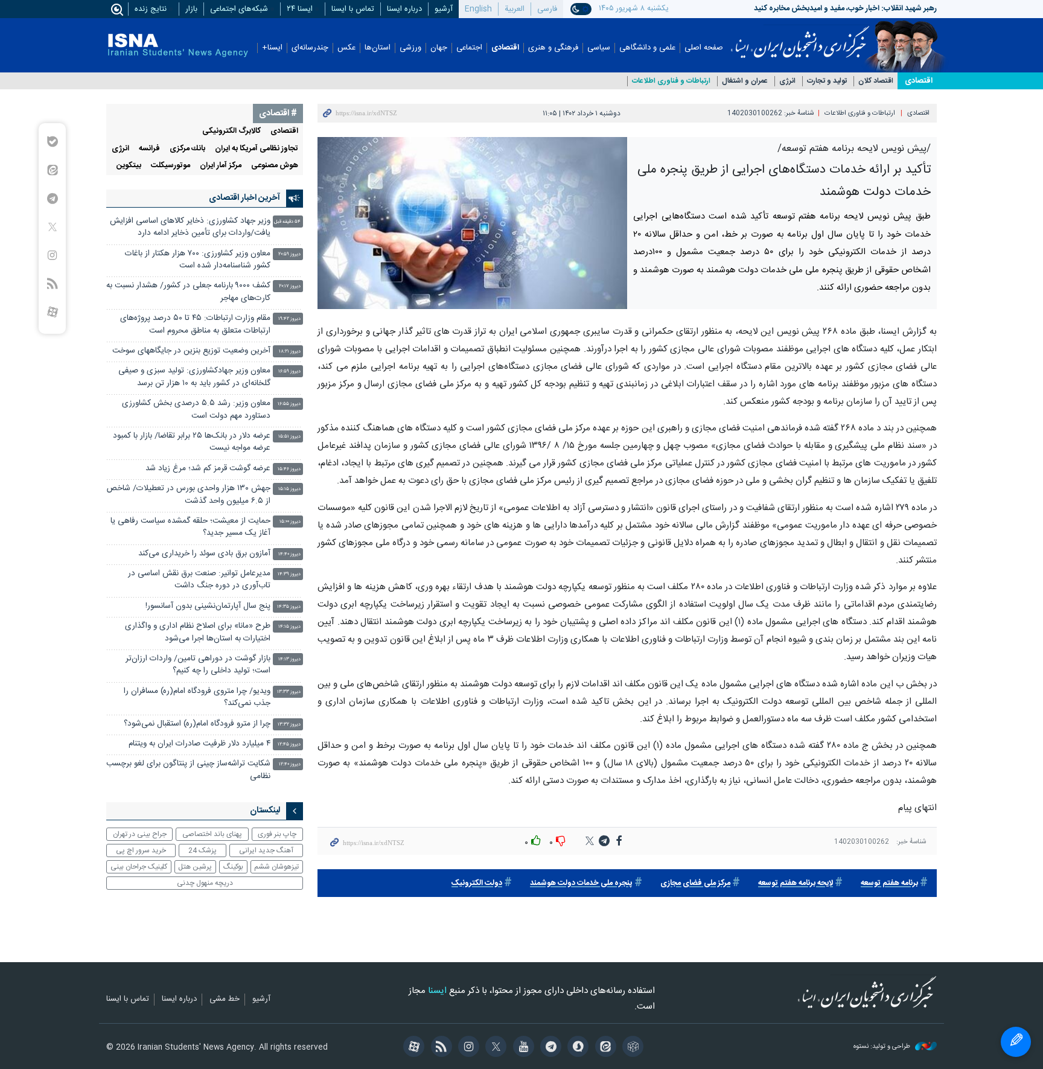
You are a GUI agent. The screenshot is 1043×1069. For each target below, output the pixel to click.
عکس (346, 48)
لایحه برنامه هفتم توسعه (795, 883)
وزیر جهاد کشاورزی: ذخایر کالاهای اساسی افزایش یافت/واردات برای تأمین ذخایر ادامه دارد (190, 227)
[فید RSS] (439, 1048)
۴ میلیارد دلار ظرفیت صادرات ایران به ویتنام (199, 744)
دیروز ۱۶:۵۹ (289, 371)
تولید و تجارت (827, 81)
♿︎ (1016, 1042)
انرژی (787, 81)
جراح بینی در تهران (140, 834)
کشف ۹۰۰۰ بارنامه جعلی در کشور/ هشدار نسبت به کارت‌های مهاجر (188, 291)
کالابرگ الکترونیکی (231, 131)
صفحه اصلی (703, 48)
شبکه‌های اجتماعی (239, 9)
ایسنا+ (272, 48)
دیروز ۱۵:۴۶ (289, 469)
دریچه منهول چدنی (205, 883)
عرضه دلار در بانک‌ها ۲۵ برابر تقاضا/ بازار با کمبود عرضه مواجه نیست (191, 442)
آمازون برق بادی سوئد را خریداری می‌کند (204, 553)
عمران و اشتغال (745, 81)
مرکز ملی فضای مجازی (695, 883)
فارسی (547, 9)
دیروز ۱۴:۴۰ (289, 554)
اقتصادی (505, 48)
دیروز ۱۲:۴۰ (290, 764)
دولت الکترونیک (476, 883)
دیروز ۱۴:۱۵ (289, 627)
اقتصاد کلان (875, 81)
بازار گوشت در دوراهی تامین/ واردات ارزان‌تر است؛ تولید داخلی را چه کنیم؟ (198, 665)
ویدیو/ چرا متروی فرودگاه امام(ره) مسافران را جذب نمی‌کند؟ (197, 697)
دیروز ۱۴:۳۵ (289, 607)
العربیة (515, 9)
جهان (438, 48)
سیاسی (598, 48)
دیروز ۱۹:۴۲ (289, 319)
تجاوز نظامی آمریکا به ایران (256, 148)
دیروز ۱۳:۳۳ (289, 692)
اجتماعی (469, 48)
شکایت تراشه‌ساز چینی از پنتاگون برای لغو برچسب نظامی (188, 770)
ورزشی (410, 48)
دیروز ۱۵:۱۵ (289, 489)
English (478, 9)
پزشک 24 (202, 850)
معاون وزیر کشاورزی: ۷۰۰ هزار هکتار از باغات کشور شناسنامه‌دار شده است (197, 259)
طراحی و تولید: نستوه (882, 1047)
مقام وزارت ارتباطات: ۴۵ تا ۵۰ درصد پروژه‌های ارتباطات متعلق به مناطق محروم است (195, 324)
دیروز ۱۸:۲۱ (290, 352)
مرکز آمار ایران (220, 165)
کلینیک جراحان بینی (138, 867)
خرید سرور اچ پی (141, 850)
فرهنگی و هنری (553, 48)
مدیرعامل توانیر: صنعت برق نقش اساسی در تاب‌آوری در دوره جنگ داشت (199, 579)
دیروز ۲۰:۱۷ (290, 286)
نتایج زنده (151, 9)
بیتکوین (128, 165)
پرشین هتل (195, 867)
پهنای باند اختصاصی (212, 834)
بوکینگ (233, 867)
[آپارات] (412, 1048)
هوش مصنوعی (274, 165)
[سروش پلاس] (576, 1048)
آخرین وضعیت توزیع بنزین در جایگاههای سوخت (191, 351)
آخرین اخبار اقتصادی (244, 198)
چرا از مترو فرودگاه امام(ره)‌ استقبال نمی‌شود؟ (197, 724)
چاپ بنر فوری (277, 834)
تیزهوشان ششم (276, 867)
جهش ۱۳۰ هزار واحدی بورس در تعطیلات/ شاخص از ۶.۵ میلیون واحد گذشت (188, 494)
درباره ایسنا (404, 9)
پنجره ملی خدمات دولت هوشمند (581, 883)
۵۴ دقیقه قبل (287, 222)
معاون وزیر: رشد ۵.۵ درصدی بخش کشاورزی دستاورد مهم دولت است (196, 409)
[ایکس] (494, 1048)
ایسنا (800, 38)
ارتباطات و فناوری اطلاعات (671, 81)
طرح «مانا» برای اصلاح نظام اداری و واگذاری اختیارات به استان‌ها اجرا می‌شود (197, 632)
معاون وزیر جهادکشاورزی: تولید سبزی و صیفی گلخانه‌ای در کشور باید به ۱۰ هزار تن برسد (194, 377)
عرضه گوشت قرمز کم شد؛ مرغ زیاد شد (207, 468)
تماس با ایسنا (352, 9)
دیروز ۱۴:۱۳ (289, 659)
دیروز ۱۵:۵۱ (289, 437)
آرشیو (444, 9)
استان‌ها (378, 48)
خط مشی (224, 1000)
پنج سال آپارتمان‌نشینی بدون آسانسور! (207, 606)
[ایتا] (603, 1048)
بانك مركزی (187, 148)
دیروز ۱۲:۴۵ (289, 744)
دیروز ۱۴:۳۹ (289, 574)
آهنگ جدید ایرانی (266, 850)
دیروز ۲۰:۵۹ (289, 254)
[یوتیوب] (521, 1048)
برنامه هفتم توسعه (889, 883)
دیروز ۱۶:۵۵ (289, 404)
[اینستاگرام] (467, 1048)
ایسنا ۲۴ (300, 9)
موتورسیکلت (170, 165)
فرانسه (149, 148)
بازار (191, 9)
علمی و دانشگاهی (647, 48)
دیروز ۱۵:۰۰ (290, 522)
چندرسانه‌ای (310, 48)
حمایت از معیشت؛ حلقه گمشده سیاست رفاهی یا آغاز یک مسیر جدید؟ (190, 527)
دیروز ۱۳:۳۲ (289, 725)
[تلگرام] (549, 1048)
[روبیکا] (631, 1048)
